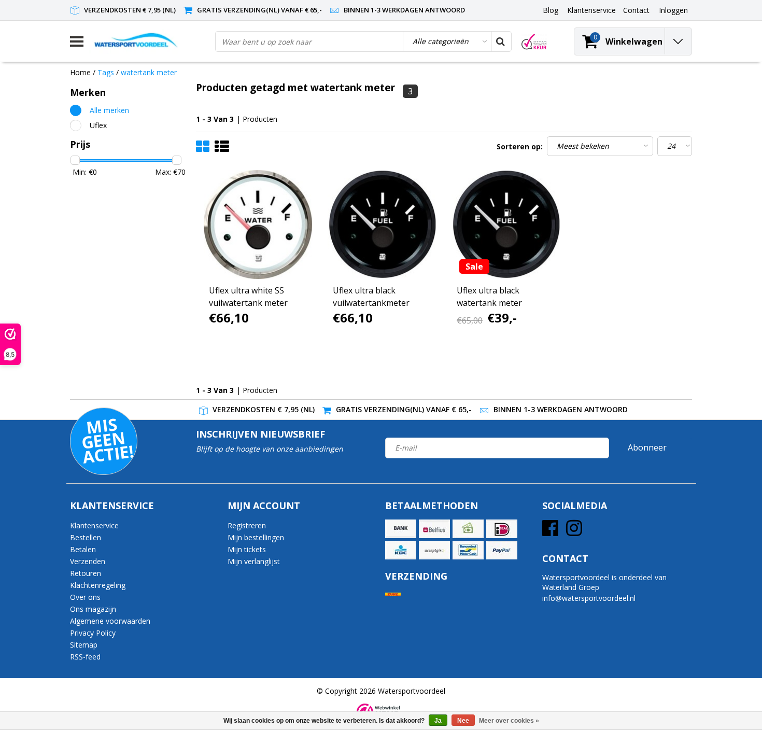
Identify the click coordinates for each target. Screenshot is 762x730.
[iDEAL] (501, 529)
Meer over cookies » (509, 720)
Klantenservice (94, 525)
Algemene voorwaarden (110, 621)
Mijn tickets (247, 549)
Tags (105, 72)
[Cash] (468, 529)
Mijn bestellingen (256, 537)
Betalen (83, 549)
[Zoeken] (500, 41)
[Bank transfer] (400, 529)
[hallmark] (534, 42)
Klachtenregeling (97, 585)
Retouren (85, 573)
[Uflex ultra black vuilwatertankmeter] (382, 224)
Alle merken (109, 110)
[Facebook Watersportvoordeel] (550, 532)
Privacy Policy (93, 633)
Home (80, 72)
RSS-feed (85, 657)
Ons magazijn (93, 609)
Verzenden (87, 561)
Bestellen (85, 537)
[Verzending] (393, 594)
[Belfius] (434, 529)
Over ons (85, 597)
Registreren (247, 525)
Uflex (98, 125)
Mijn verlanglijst (254, 561)
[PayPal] (501, 550)
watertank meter (149, 72)
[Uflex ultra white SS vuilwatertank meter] (258, 224)
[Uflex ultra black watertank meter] (505, 224)
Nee (463, 720)
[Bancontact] (468, 550)
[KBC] (400, 550)
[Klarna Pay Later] (434, 550)
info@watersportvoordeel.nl (589, 598)
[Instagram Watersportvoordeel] (574, 532)
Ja (438, 720)
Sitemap (83, 645)
